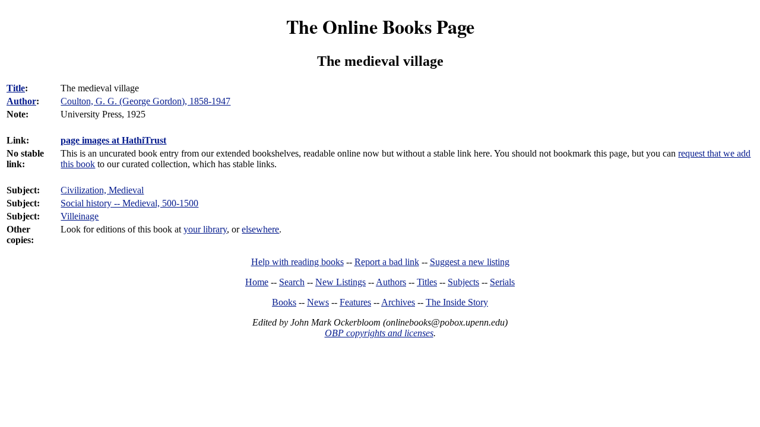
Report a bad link (386, 262)
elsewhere (260, 229)
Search (292, 282)
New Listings (340, 282)
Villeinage (80, 216)
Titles (427, 282)
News (318, 302)
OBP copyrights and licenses (379, 333)
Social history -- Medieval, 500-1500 (129, 203)
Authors (391, 282)
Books (284, 302)
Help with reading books (297, 262)
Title (16, 88)
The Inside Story (457, 302)
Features (355, 302)
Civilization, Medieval (102, 190)
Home (256, 282)
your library (205, 229)
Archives (398, 302)
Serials (502, 282)
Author (21, 101)
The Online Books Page (380, 26)
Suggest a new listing (469, 262)
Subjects (463, 282)
